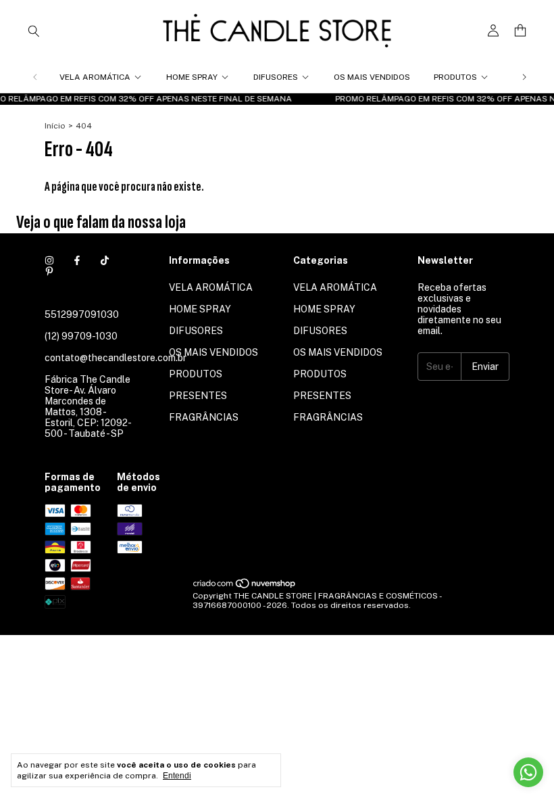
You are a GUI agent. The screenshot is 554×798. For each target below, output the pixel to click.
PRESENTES (198, 395)
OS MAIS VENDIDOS (372, 77)
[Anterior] (35, 77)
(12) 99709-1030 (81, 336)
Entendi (177, 775)
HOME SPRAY (192, 77)
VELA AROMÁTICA (94, 77)
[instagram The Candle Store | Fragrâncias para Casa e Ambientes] (49, 260)
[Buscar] (34, 30)
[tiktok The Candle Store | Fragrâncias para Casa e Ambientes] (104, 260)
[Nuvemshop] (245, 586)
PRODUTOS (455, 77)
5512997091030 (82, 314)
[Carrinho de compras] (520, 31)
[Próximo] (524, 77)
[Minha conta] (493, 31)
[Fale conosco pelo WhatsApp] (528, 772)
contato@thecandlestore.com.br (115, 357)
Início (55, 126)
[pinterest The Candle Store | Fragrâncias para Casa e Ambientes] (49, 271)
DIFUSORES (275, 77)
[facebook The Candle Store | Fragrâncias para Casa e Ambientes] (77, 260)
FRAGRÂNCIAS (203, 417)
